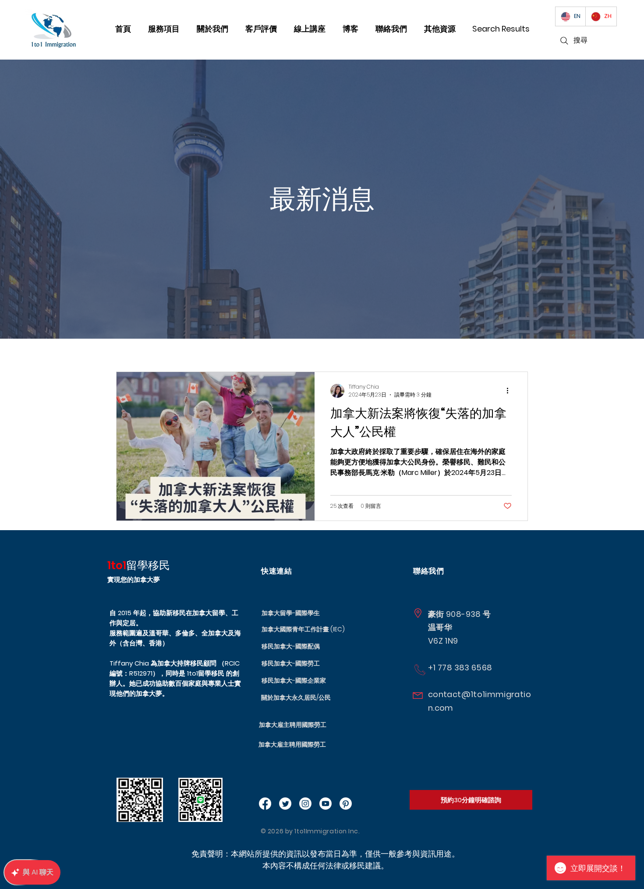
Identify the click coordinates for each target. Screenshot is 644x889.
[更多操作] (510, 391)
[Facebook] (265, 803)
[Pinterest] (346, 803)
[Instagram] (305, 803)
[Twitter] (285, 803)
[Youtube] (325, 803)
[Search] (564, 41)
